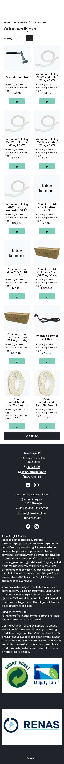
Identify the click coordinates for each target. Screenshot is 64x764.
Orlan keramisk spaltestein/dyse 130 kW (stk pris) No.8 (17, 337)
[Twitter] (27, 485)
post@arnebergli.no (33, 472)
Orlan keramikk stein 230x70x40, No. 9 (17, 272)
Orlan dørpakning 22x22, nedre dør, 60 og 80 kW (17, 142)
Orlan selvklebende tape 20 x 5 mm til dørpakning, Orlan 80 (17, 402)
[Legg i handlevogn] (17, 101)
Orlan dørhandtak (17, 77)
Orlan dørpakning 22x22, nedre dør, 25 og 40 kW (47, 77)
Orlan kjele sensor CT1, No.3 (47, 337)
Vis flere (32, 436)
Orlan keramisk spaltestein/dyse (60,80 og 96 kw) (47, 272)
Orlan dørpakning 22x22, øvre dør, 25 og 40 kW (47, 142)
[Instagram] (36, 485)
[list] (19, 38)
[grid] (29, 38)
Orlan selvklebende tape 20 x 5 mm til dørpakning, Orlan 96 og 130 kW (47, 402)
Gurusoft (32, 758)
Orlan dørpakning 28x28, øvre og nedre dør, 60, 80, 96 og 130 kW (17, 207)
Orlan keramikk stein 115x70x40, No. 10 (47, 207)
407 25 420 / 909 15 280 (33, 508)
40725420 (33, 467)
